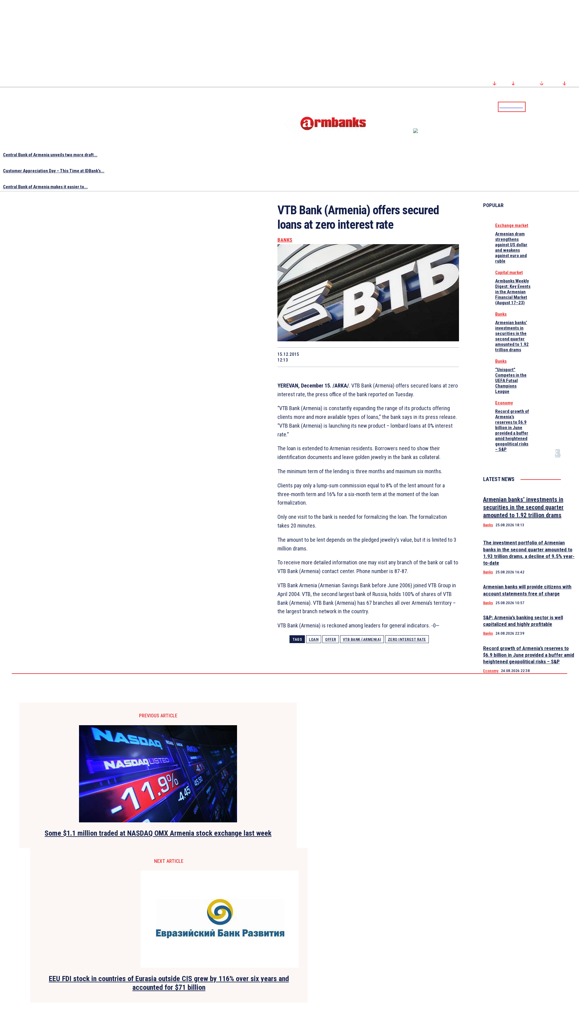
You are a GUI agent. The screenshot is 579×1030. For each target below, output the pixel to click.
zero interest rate (407, 639)
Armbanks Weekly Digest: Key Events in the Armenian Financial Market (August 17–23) (512, 291)
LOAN (313, 639)
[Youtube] (567, 106)
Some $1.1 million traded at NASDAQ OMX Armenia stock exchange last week (158, 833)
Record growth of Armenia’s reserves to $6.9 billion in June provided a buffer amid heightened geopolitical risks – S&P (512, 430)
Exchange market (511, 225)
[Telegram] (560, 106)
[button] (531, 106)
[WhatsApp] (362, 357)
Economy (504, 403)
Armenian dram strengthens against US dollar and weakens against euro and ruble (511, 247)
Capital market (509, 272)
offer (330, 639)
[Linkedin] (575, 106)
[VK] (405, 357)
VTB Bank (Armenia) (362, 639)
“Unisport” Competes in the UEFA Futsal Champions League (511, 380)
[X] (341, 357)
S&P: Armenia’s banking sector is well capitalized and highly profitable (523, 620)
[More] (448, 357)
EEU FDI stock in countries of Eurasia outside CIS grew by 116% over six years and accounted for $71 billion (169, 983)
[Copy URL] (427, 357)
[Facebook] (553, 106)
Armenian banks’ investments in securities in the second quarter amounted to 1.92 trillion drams (512, 336)
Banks (285, 240)
